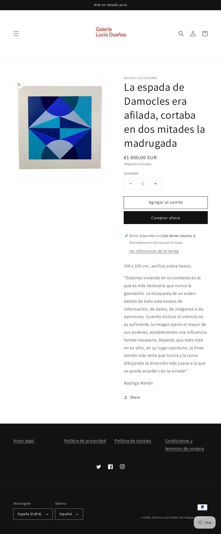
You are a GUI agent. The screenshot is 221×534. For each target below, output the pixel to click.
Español (66, 514)
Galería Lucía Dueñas (165, 517)
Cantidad (131, 173)
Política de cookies (133, 441)
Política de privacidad (85, 441)
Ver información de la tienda (154, 251)
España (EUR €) (30, 514)
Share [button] (135, 397)
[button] (16, 34)
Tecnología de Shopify (193, 517)
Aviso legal (23, 441)
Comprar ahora (165, 217)
